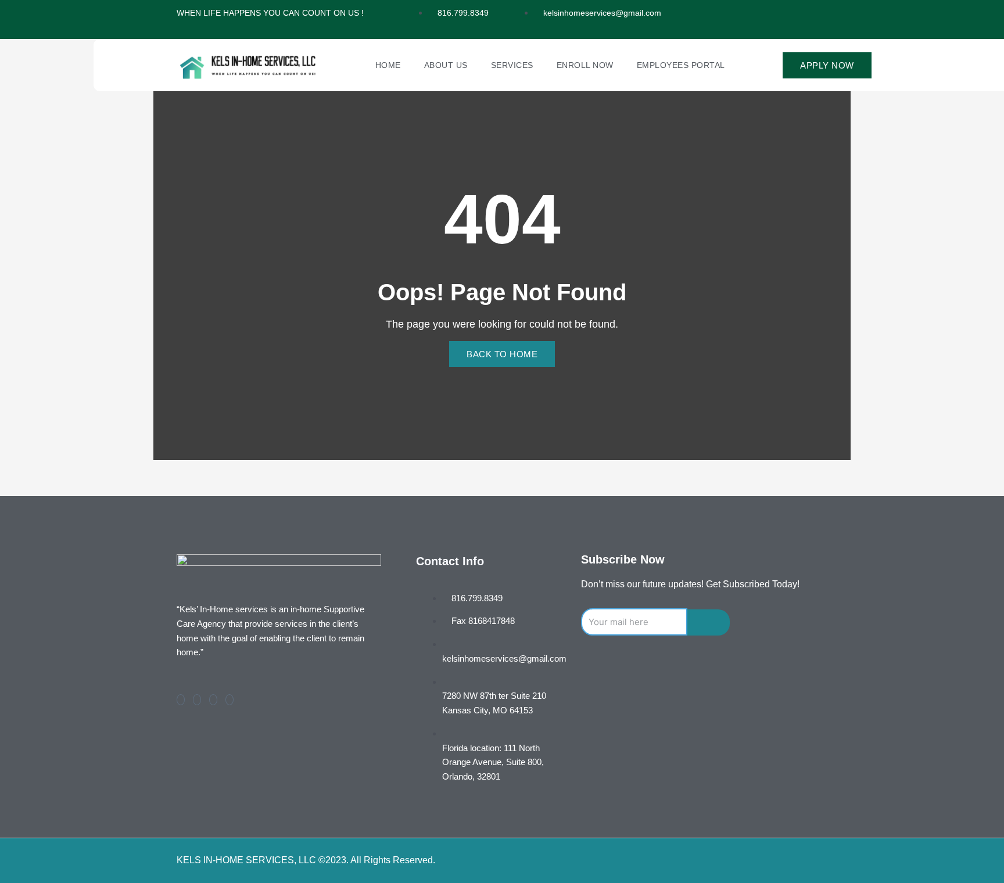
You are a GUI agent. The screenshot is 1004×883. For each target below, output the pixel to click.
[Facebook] (181, 699)
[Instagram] (229, 699)
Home (388, 65)
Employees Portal (681, 65)
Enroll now (585, 65)
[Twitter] (197, 699)
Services (512, 65)
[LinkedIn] (213, 699)
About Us (446, 65)
